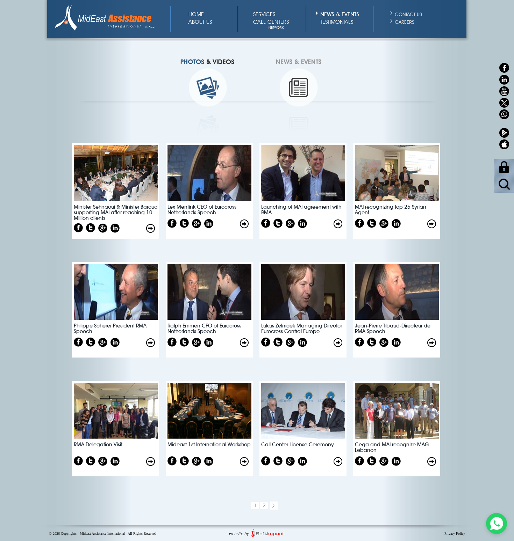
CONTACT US (408, 13)
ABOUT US (200, 22)
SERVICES (264, 14)
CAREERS (404, 21)
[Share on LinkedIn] (115, 228)
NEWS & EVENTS (339, 13)
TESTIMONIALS (336, 22)
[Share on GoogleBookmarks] (102, 228)
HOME (196, 14)
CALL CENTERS (271, 22)
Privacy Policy (454, 533)
